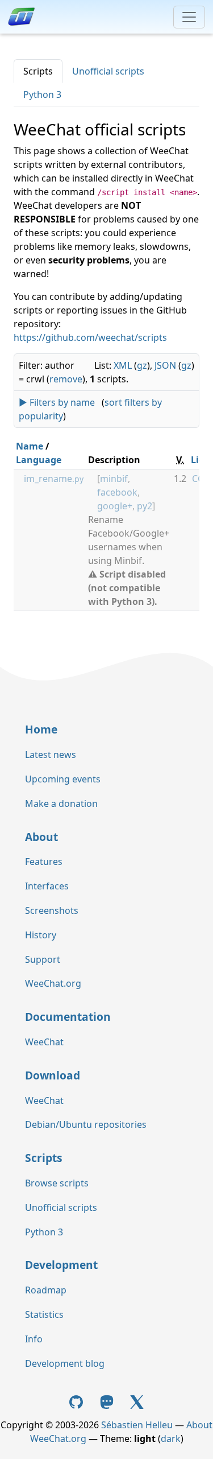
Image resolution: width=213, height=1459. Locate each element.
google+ (114, 506)
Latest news (50, 754)
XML (123, 365)
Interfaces (47, 886)
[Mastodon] (108, 1401)
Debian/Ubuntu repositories (86, 1124)
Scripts (38, 71)
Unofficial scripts (108, 71)
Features (43, 861)
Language (38, 460)
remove (65, 379)
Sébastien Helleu (137, 1425)
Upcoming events (63, 779)
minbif (114, 478)
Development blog (65, 1363)
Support (42, 959)
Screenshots (51, 910)
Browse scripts (57, 1183)
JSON (165, 365)
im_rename (53, 478)
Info (34, 1339)
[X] (137, 1401)
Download (52, 1075)
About (41, 836)
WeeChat (44, 1042)
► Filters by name (57, 402)
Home (41, 729)
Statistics (44, 1314)
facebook (117, 492)
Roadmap (45, 1290)
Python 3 (42, 94)
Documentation (68, 1016)
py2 (144, 506)
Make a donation (61, 803)
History (40, 935)
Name (29, 446)
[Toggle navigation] (189, 17)
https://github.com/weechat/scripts (90, 337)
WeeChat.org (53, 983)
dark (171, 1438)
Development (61, 1264)
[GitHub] (77, 1401)
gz (142, 365)
